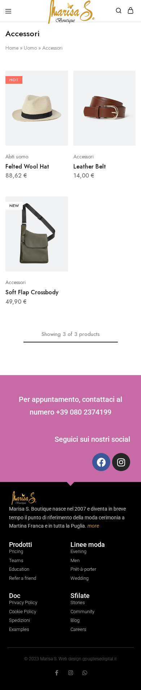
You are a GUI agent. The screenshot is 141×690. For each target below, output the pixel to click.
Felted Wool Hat (27, 166)
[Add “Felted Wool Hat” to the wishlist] (54, 106)
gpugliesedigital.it (99, 658)
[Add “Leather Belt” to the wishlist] (122, 106)
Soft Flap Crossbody (32, 292)
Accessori (83, 156)
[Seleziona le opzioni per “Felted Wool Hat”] (54, 79)
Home (11, 47)
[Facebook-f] (56, 673)
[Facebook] (101, 462)
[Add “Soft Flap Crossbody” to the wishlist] (54, 231)
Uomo (30, 47)
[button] (122, 79)
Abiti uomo (16, 156)
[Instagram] (121, 462)
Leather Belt (89, 166)
